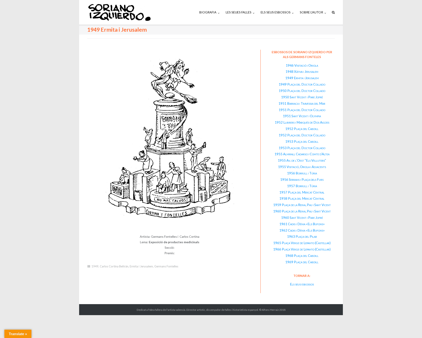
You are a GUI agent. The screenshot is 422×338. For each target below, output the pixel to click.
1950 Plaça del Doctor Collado (302, 91)
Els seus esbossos (302, 284)
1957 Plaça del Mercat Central (301, 192)
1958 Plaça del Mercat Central (301, 198)
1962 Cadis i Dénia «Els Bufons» (302, 230)
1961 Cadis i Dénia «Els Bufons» (302, 224)
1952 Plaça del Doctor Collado (302, 135)
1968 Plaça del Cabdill (301, 256)
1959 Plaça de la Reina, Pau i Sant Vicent (302, 205)
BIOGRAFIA (207, 12)
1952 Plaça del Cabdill (301, 129)
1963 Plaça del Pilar (302, 236)
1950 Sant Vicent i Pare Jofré (302, 97)
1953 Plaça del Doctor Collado (302, 148)
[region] (169, 141)
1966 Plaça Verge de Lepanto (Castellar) (302, 249)
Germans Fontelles (166, 266)
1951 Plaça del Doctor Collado (302, 110)
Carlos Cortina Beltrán (114, 266)
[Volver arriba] (411, 327)
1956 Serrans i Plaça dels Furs (302, 179)
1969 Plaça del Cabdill (301, 262)
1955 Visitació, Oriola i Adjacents (302, 167)
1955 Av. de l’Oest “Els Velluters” (302, 160)
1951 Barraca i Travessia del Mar (301, 103)
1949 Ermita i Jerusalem (302, 78)
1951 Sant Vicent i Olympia (302, 116)
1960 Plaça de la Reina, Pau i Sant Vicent (302, 211)
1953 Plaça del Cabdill (301, 141)
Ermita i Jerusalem (141, 266)
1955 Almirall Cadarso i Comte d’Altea (302, 154)
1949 (94, 266)
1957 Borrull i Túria (302, 186)
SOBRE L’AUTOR (311, 12)
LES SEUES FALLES (238, 12)
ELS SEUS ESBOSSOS (276, 12)
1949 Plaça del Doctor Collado (302, 84)
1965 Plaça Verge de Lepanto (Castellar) (302, 243)
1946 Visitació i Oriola (302, 65)
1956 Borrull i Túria (302, 173)
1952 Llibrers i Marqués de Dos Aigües (302, 122)
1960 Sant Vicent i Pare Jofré (302, 217)
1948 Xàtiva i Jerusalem (302, 71)
